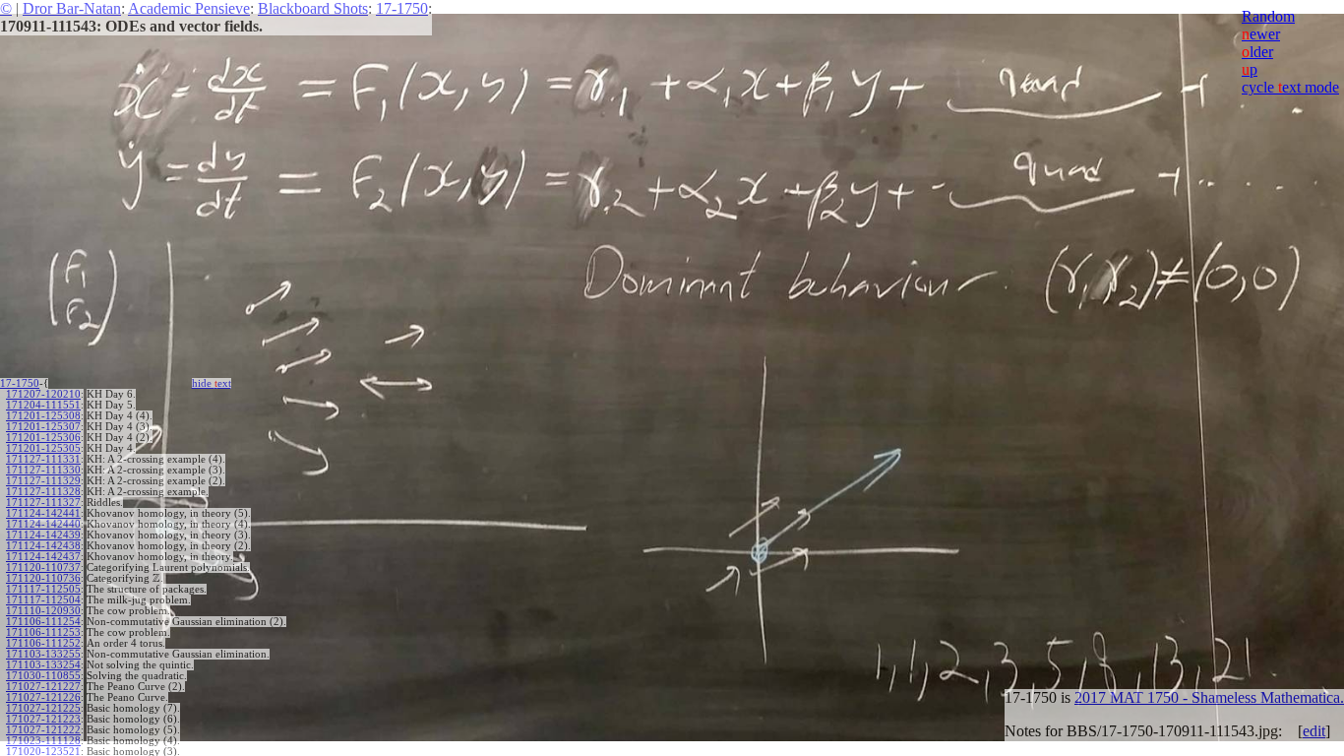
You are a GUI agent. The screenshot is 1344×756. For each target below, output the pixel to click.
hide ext (211, 383)
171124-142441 (43, 513)
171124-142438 (43, 545)
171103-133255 (43, 654)
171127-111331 (43, 459)
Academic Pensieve (189, 8)
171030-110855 (43, 675)
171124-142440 (43, 524)
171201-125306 (43, 437)
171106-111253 (43, 632)
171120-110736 (43, 578)
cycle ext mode (1290, 87)
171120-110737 (43, 567)
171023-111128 (43, 740)
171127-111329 (43, 480)
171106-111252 (43, 643)
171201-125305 (43, 448)
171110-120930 (43, 610)
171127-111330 (43, 470)
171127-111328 (43, 491)
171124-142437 (43, 556)
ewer (1261, 34)
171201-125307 (43, 426)
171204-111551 (43, 405)
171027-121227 (43, 686)
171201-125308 (43, 415)
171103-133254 (43, 665)
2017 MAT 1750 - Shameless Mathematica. (1209, 697)
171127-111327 (43, 502)
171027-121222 (43, 729)
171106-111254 (43, 621)
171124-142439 (43, 535)
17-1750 (402, 8)
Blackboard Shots (313, 8)
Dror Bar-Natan (72, 8)
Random (1268, 16)
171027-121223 (43, 719)
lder (1257, 51)
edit (1314, 731)
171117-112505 (43, 589)
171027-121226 (43, 697)
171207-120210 (43, 394)
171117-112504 (43, 600)
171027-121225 (43, 708)
